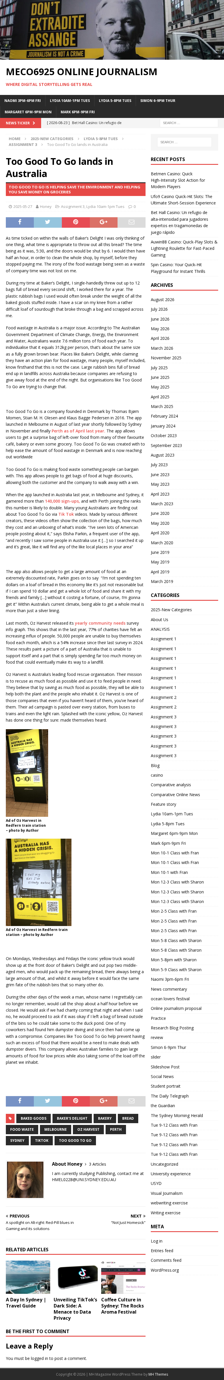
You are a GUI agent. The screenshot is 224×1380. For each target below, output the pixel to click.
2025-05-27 (22, 206)
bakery (105, 1118)
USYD (156, 1183)
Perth (116, 1129)
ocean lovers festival (170, 998)
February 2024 (164, 416)
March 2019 (162, 581)
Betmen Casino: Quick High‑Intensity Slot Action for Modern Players (178, 180)
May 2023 (160, 484)
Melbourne (55, 1129)
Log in (156, 1241)
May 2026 (160, 328)
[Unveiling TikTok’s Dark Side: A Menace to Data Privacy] (76, 1277)
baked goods (33, 1118)
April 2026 (160, 338)
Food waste (22, 1129)
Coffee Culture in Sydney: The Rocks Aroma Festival (122, 1305)
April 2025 (160, 397)
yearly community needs (99, 623)
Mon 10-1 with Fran (169, 872)
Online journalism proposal (176, 1008)
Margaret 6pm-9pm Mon (28, 111)
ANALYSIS (160, 629)
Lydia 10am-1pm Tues (70, 100)
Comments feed (166, 1260)
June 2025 (160, 377)
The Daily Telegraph (170, 1096)
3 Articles (97, 1164)
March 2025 (162, 406)
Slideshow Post (165, 1067)
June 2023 (160, 474)
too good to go (75, 1140)
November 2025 (166, 358)
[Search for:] (189, 122)
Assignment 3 (73, 206)
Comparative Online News (175, 794)
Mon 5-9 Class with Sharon (176, 969)
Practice (158, 1018)
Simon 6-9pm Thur (157, 100)
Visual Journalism (167, 1193)
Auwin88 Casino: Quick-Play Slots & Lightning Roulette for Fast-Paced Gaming (184, 248)
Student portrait (166, 1086)
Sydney (17, 1140)
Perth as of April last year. (78, 431)
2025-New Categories (52, 138)
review (157, 1037)
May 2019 (160, 562)
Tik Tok (66, 514)
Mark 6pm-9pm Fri (78, 111)
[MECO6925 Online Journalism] (112, 56)
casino (157, 775)
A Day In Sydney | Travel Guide (26, 1302)
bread (128, 1118)
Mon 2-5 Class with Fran (174, 911)
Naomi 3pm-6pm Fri (22, 100)
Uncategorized (164, 1164)
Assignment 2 (163, 697)
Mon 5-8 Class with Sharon (176, 940)
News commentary (169, 989)
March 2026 (162, 348)
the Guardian (163, 1105)
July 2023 (159, 464)
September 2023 (166, 445)
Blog (155, 765)
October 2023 (164, 435)
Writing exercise (166, 1212)
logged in (39, 1358)
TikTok (41, 1140)
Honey (46, 206)
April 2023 (160, 494)
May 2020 (160, 523)
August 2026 (162, 299)
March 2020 (162, 542)
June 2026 (160, 319)
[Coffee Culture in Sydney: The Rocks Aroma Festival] (123, 1277)
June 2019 (160, 552)
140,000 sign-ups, (62, 501)
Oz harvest (88, 1129)
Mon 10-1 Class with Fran (175, 853)
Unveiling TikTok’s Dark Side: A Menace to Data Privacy (75, 1308)
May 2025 (160, 387)
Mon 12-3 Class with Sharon (177, 882)
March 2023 (162, 503)
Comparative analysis (171, 784)
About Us (159, 619)
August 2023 (162, 455)
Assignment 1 (163, 639)
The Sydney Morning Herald (177, 1115)
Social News (162, 1076)
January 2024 (163, 426)
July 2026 (159, 309)
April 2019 (160, 572)
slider (156, 1057)
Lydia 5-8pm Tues (115, 100)
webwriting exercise (169, 1203)
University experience (171, 1173)
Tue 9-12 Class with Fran (174, 1125)
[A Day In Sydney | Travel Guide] (28, 1277)
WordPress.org (165, 1270)
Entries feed (162, 1250)
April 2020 (160, 533)
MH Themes (158, 1374)
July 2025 (159, 367)
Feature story (163, 804)
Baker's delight (72, 1118)
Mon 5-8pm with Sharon (174, 959)
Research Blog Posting (172, 1028)
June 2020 (160, 513)
